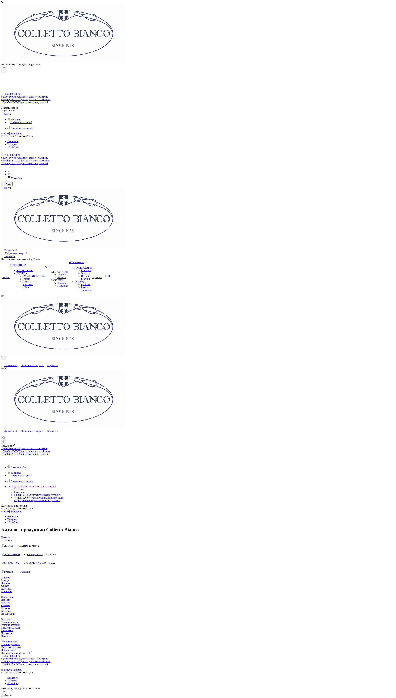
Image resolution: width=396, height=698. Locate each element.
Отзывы (5, 605)
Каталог (5, 577)
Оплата (5, 586)
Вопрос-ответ (8, 650)
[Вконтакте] (8, 171)
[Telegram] (8, 174)
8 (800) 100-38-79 (11, 94)
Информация (8, 613)
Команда (5, 602)
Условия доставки (10, 625)
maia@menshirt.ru (13, 133)
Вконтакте (12, 141)
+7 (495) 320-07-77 (25, 99)
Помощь (5, 636)
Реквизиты (7, 630)
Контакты (6, 588)
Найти (5, 695)
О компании (7, 597)
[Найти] (3, 71)
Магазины (6, 619)
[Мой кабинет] (2, 362)
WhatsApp (12, 147)
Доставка (6, 583)
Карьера (5, 608)
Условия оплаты (9, 622)
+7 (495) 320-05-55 (24, 102)
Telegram (12, 144)
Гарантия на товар (11, 627)
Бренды (5, 580)
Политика (6, 633)
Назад (20, 489)
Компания (6, 591)
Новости (5, 599)
